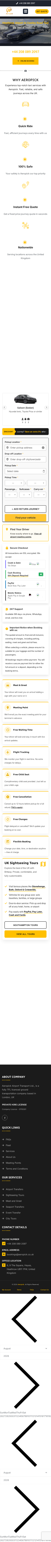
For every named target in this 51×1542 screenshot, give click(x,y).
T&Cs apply (16, 807)
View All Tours (25, 934)
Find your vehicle (25, 517)
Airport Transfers (14, 1189)
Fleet (8, 1145)
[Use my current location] (43, 448)
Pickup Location (13, 442)
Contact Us (45, 1290)
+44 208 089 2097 (25, 52)
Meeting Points (13, 1162)
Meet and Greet (14, 1201)
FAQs (8, 1139)
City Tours (11, 1218)
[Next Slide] (46, 407)
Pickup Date (11, 465)
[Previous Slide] (4, 407)
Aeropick (21, 1284)
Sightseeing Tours (15, 1195)
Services (10, 1151)
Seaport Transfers (15, 1206)
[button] (25, 11)
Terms (19, 1290)
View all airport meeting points (25, 535)
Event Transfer (13, 1212)
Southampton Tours (25, 925)
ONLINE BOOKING (27, 61)
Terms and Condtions (17, 1168)
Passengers (11, 489)
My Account (6, 1290)
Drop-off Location (14, 454)
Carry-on (39, 489)
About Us (10, 1157)
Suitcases (25, 489)
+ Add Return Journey (25, 509)
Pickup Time (11, 477)
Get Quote (41, 11)
